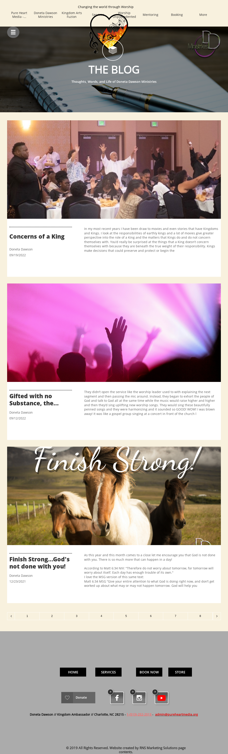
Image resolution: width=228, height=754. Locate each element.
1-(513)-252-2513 (139, 714)
